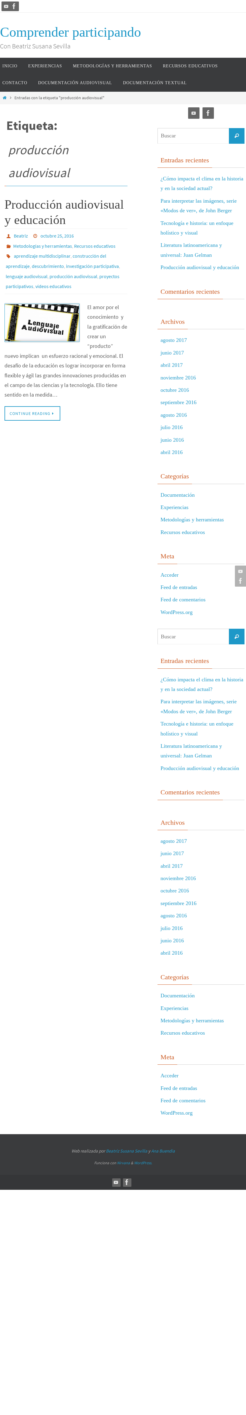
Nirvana (123, 1162)
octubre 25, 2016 (57, 235)
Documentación (177, 495)
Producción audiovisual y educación (199, 267)
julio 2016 (171, 427)
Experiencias (174, 507)
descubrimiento (48, 260)
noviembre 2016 (178, 378)
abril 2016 (171, 452)
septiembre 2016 (178, 402)
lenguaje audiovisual (26, 269)
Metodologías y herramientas (42, 244)
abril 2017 (171, 365)
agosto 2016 (173, 415)
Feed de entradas (178, 587)
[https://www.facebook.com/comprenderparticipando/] (14, 6)
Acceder (169, 575)
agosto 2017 (173, 340)
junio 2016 (172, 440)
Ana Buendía (163, 1151)
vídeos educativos (53, 277)
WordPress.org (176, 612)
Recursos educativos (95, 244)
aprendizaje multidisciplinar (42, 252)
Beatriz (21, 235)
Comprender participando (70, 32)
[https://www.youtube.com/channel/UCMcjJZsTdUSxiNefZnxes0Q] (6, 6)
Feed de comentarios (183, 600)
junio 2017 (172, 353)
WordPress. (143, 1162)
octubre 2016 (174, 390)
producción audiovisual (73, 269)
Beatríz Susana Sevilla (127, 1151)
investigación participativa (92, 260)
